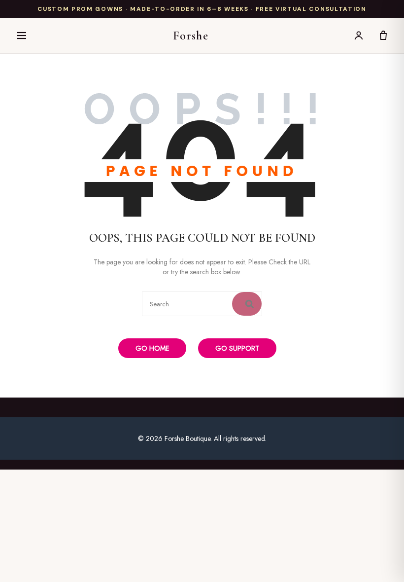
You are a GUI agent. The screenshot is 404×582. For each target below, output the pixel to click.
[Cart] (383, 35)
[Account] (359, 35)
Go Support (237, 348)
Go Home (152, 348)
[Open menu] (22, 35)
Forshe (191, 36)
